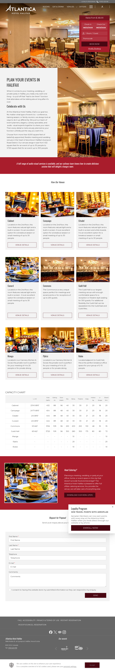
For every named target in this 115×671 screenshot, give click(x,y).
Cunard (11, 285)
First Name (14, 536)
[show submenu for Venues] (77, 6)
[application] (57, 665)
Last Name (14, 545)
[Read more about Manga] (22, 339)
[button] (87, 26)
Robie (81, 356)
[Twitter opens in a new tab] (55, 632)
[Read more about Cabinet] (22, 204)
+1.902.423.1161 (103, 1)
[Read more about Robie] (93, 339)
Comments (13, 572)
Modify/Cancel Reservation (32, 625)
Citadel (81, 220)
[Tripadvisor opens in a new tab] (59, 632)
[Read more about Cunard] (22, 269)
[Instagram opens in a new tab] (64, 632)
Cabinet (11, 220)
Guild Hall (82, 285)
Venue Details (22, 245)
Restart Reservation (70, 620)
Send (95, 595)
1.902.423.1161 (12, 648)
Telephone (13, 554)
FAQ (20, 620)
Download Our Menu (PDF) (81, 495)
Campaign (47, 220)
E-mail (12, 563)
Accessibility (29, 620)
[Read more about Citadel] (93, 204)
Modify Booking (94, 49)
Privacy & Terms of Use (48, 620)
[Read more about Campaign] (57, 204)
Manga (10, 356)
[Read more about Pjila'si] (57, 339)
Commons (47, 285)
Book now (95, 44)
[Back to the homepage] (20, 9)
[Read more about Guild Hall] (93, 269)
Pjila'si (45, 356)
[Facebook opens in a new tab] (50, 632)
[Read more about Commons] (57, 269)
